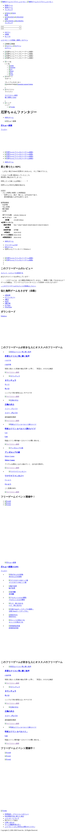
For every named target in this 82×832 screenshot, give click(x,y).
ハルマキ (8, 360)
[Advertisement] (16, 331)
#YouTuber (8, 307)
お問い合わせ (9, 822)
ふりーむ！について (12, 818)
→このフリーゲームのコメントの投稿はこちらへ (18, 286)
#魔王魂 (7, 303)
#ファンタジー (10, 297)
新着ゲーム (9, 5)
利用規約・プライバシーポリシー (17, 814)
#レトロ (7, 36)
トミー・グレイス (11, 408)
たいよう (8, 480)
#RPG (7, 301)
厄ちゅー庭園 (6, 125)
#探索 (7, 34)
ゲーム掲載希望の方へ (13, 824)
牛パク (7, 384)
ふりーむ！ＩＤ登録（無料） (11, 40)
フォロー (4, 129)
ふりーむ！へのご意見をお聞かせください (20, 827)
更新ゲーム (9, 7)
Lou (6, 433)
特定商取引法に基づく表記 (14, 816)
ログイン (25, 40)
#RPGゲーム (9, 117)
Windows (4, 316)
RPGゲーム (9, 247)
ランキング (9, 9)
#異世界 (7, 295)
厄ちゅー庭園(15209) (9, 567)
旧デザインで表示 (11, 820)
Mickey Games (9, 456)
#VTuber (7, 305)
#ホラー (7, 32)
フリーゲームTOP (11, 245)
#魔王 (7, 299)
